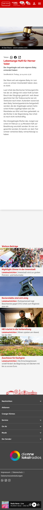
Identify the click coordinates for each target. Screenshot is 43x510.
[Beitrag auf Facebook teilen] (15, 57)
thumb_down (30, 504)
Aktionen (5, 407)
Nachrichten (7, 401)
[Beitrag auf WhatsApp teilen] (11, 57)
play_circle (34, 504)
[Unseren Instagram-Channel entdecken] (9, 480)
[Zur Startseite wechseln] (6, 4)
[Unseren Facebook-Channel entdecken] (5, 480)
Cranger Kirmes (8, 414)
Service (5, 420)
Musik (4, 433)
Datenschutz (17, 472)
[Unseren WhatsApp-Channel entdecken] (2, 480)
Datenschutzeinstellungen (11, 476)
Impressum (5, 472)
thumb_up (38, 504)
